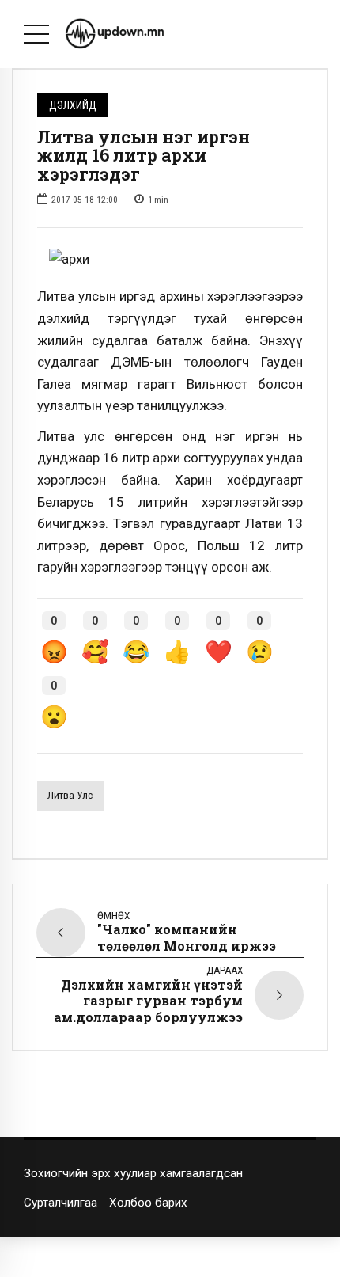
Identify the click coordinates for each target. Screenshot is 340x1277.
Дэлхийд (72, 105)
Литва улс (70, 795)
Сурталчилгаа (60, 1202)
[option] (170, 260)
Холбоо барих (148, 1202)
